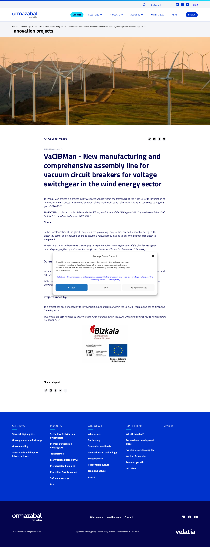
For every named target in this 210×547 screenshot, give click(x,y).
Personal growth (135, 462)
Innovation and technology (102, 452)
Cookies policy (102, 531)
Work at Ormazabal (136, 456)
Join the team (134, 426)
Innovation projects (26, 26)
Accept (71, 287)
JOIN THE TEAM (157, 14)
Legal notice (79, 531)
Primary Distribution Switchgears (61, 445)
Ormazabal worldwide (99, 446)
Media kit (168, 426)
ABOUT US (135, 14)
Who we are (95, 426)
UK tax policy (134, 531)
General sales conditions (118, 531)
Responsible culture (98, 464)
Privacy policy (90, 531)
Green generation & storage (27, 440)
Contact (191, 14)
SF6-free (77, 14)
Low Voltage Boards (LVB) (64, 460)
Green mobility (20, 446)
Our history (94, 440)
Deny (105, 287)
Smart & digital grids (23, 434)
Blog (195, 4)
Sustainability (95, 458)
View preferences (138, 287)
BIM (52, 484)
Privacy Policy (114, 279)
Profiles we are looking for (140, 450)
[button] (153, 256)
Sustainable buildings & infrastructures (25, 454)
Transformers (57, 453)
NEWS (175, 14)
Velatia (91, 477)
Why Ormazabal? (135, 434)
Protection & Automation (63, 472)
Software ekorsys (59, 478)
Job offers (131, 468)
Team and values (97, 471)
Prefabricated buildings (62, 466)
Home (14, 26)
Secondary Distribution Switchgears (62, 435)
